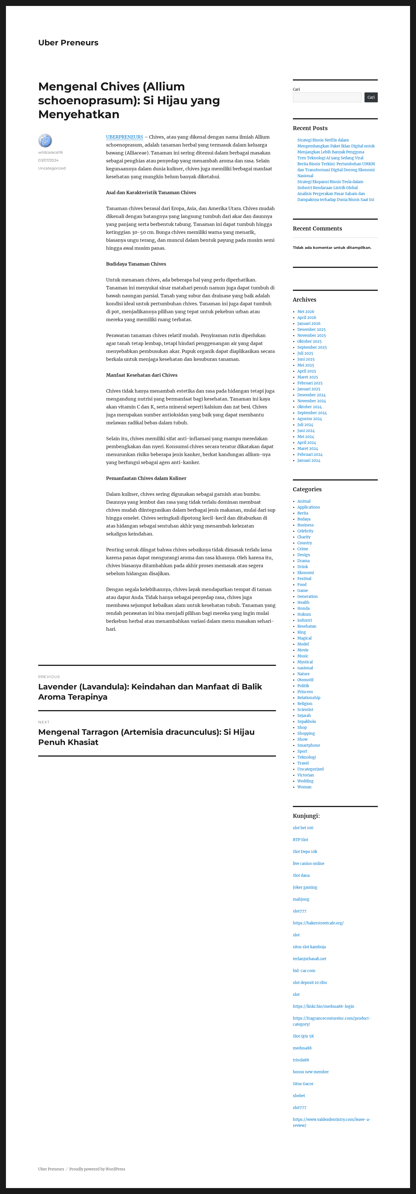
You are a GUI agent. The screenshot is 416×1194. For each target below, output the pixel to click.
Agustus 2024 (309, 418)
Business (305, 525)
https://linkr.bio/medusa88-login (323, 1006)
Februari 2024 (310, 454)
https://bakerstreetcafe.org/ (318, 923)
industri (304, 620)
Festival (304, 578)
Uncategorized (52, 168)
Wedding (305, 781)
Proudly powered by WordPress (97, 1169)
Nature (303, 674)
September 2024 (312, 412)
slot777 (299, 911)
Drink (302, 566)
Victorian (305, 775)
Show (302, 739)
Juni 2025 (306, 359)
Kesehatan (306, 626)
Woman (304, 787)
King (301, 632)
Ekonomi (305, 572)
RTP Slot (300, 839)
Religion (304, 703)
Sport (302, 751)
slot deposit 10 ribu (310, 982)
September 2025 (312, 347)
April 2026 (306, 317)
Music (302, 656)
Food (301, 584)
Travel (303, 763)
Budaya (303, 519)
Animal (303, 501)
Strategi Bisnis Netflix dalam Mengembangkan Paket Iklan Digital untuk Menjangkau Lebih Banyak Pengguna (336, 146)
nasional (305, 668)
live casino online (308, 863)
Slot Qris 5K (303, 1036)
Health (303, 602)
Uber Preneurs (68, 42)
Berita (302, 513)
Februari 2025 (310, 383)
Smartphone (308, 745)
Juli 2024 (305, 424)
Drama (303, 560)
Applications (308, 507)
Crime (302, 549)
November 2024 (311, 401)
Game (302, 590)
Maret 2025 (307, 377)
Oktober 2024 (309, 407)
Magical (304, 638)
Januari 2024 (308, 460)
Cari (296, 89)
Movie (302, 650)
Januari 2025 (308, 389)
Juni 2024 (306, 430)
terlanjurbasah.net (309, 958)
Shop (302, 727)
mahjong (301, 899)
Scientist (305, 709)
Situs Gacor (303, 1083)
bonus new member (311, 1072)
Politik (303, 685)
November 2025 (311, 335)
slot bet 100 (303, 827)
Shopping (306, 733)
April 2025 (306, 371)
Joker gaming (305, 887)
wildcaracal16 (50, 152)
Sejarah (304, 715)
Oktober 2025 (309, 341)
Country (304, 543)
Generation (307, 596)
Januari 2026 (309, 323)
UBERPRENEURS (124, 137)
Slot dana (301, 875)
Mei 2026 (305, 311)
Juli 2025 (305, 353)
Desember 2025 (311, 329)
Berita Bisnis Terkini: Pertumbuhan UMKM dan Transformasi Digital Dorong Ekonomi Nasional (336, 170)
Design (303, 554)
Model (303, 644)
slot (296, 935)
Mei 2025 (305, 365)
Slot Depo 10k (305, 851)
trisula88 (301, 1060)
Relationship (308, 697)
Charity (303, 537)
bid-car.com (304, 970)
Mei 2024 (305, 436)
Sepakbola (306, 721)
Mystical (305, 662)
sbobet (299, 1095)
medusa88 (302, 1048)
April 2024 (306, 442)
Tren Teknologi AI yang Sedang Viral (330, 158)
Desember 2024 (311, 395)
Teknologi (306, 757)
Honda (303, 608)
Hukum (304, 614)
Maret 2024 (307, 448)
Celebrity (305, 531)
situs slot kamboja (309, 947)
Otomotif (305, 680)
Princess (305, 691)
